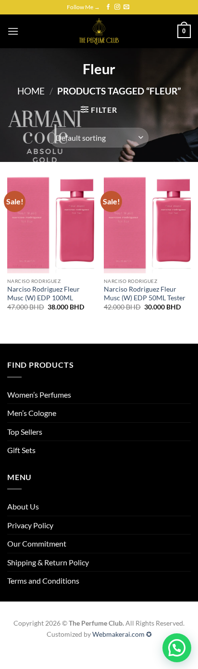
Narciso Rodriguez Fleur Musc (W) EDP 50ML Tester (145, 293)
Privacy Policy (30, 525)
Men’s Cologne (31, 412)
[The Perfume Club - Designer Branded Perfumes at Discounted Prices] (99, 31)
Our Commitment (36, 543)
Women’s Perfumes (39, 394)
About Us (23, 506)
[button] (13, 31)
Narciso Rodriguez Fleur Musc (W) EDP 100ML (43, 293)
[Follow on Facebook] (108, 7)
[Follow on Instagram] (117, 7)
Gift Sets (21, 450)
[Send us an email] (126, 7)
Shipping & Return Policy (48, 562)
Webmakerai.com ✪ (122, 634)
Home (31, 90)
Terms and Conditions (43, 580)
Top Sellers (24, 431)
